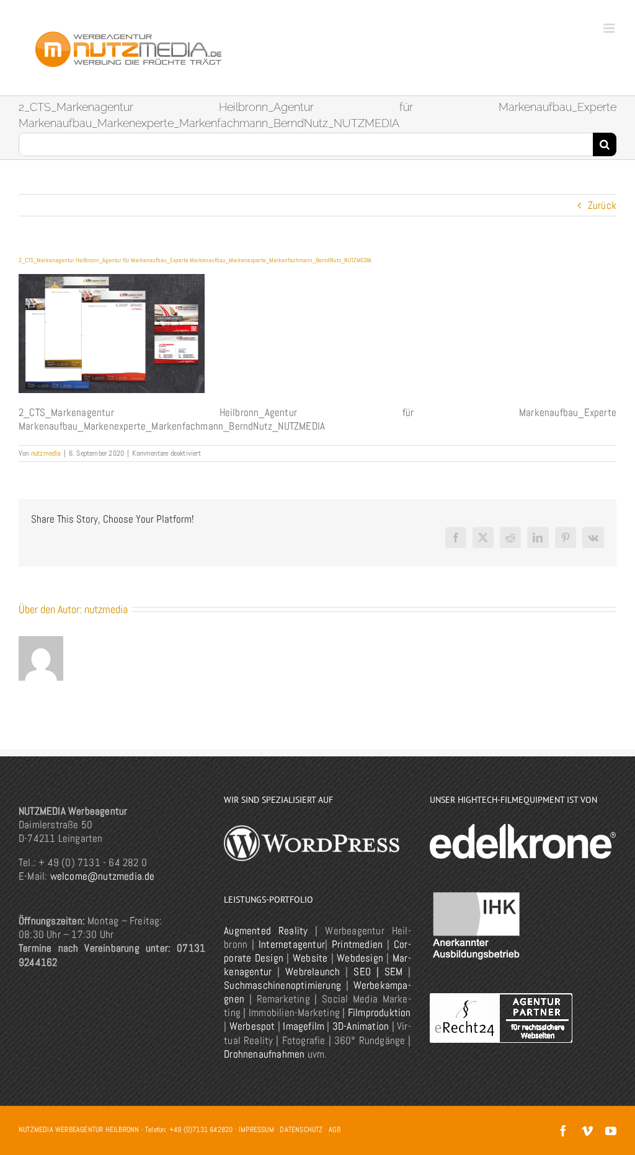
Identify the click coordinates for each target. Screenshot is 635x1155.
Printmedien (357, 944)
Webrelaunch (312, 971)
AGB (334, 1130)
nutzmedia (46, 453)
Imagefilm (303, 1026)
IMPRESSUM (256, 1130)
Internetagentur (292, 944)
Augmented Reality (266, 930)
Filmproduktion (379, 1012)
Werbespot (252, 1026)
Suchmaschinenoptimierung (282, 985)
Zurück (602, 205)
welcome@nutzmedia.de (102, 876)
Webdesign (360, 958)
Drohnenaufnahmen (264, 1054)
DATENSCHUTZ (301, 1130)
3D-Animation (360, 1026)
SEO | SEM (377, 971)
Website (310, 958)
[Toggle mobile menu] (609, 28)
